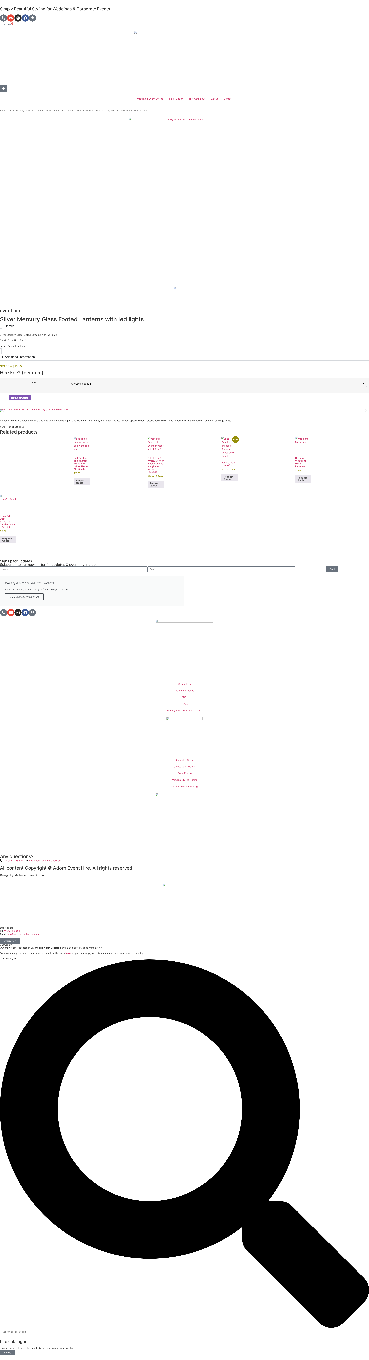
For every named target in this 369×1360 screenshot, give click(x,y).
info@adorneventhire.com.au (23, 934)
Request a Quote (184, 759)
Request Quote (19, 397)
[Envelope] (10, 18)
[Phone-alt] (3, 18)
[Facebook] (25, 18)
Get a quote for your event (24, 596)
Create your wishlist (184, 766)
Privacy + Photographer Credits (184, 710)
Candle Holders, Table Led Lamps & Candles (30, 110)
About (214, 98)
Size (34, 383)
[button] (3, 410)
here (68, 953)
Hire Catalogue (197, 98)
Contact (228, 98)
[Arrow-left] (3, 88)
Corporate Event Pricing (184, 786)
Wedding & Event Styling (150, 98)
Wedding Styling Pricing (184, 779)
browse (7, 1352)
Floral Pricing (184, 773)
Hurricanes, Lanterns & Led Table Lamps (74, 110)
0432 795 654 (12, 930)
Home (3, 110)
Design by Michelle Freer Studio (22, 875)
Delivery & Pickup (184, 690)
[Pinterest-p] (32, 18)
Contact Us (184, 684)
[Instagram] (18, 18)
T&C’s (185, 703)
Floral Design (176, 98)
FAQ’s (184, 697)
